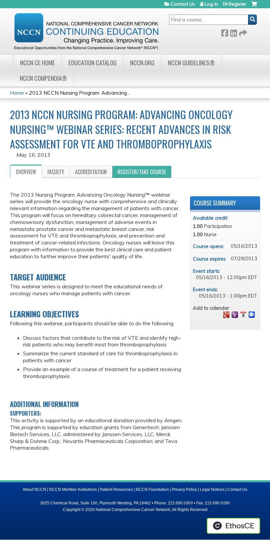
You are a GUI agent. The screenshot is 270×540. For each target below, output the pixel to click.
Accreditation (91, 172)
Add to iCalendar (243, 314)
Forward (242, 32)
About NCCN (34, 489)
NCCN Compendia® (43, 78)
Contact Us (183, 4)
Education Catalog (92, 62)
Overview (26, 172)
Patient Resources (116, 489)
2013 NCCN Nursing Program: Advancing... (79, 92)
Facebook (224, 32)
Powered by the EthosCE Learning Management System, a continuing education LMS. (233, 526)
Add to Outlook (252, 314)
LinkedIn (233, 32)
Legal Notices (212, 489)
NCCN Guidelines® (191, 62)
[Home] (86, 31)
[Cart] (254, 6)
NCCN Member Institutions (73, 489)
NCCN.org (142, 62)
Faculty (55, 172)
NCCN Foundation (152, 489)
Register (237, 4)
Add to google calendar (226, 314)
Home (17, 92)
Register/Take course (142, 172)
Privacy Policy (184, 489)
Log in (211, 4)
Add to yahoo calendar (234, 314)
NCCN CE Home (37, 62)
